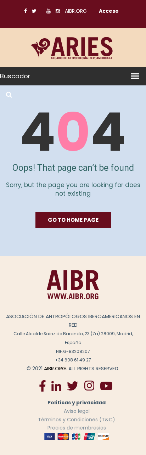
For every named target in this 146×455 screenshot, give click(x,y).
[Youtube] (106, 385)
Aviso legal (77, 411)
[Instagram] (89, 385)
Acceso (109, 11)
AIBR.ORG (76, 11)
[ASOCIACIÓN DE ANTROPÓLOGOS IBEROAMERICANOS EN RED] (73, 284)
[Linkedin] (56, 385)
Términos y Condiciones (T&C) (76, 419)
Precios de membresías (76, 427)
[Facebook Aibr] (42, 385)
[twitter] (72, 385)
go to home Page (73, 220)
